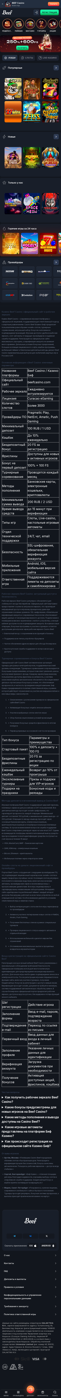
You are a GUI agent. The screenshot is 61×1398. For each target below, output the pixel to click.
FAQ (6, 1271)
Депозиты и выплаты (15, 1279)
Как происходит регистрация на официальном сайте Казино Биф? (27, 1144)
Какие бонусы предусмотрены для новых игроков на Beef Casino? (29, 1109)
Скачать (53, 4)
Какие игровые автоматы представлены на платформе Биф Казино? (26, 1131)
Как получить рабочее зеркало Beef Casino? (30, 1099)
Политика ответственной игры (20, 1314)
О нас (7, 1255)
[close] (2, 4)
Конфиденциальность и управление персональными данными (22, 1297)
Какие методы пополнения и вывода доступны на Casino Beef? (30, 1119)
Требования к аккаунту (16, 1306)
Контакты (9, 1263)
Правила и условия (14, 1287)
